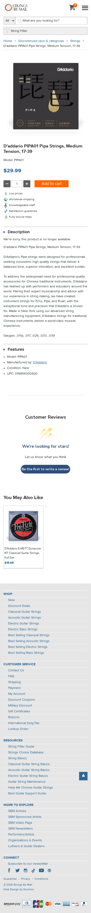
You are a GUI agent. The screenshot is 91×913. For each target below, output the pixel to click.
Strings (75, 41)
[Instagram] (25, 871)
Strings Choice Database (26, 752)
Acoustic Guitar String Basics (29, 770)
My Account (16, 693)
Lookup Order (18, 729)
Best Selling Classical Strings (28, 635)
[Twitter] (17, 871)
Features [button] (16, 349)
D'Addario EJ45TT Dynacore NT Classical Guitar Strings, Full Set (22, 553)
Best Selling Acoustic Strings (28, 641)
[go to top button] (83, 776)
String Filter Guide (21, 746)
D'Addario (40, 362)
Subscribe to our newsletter (28, 863)
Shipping (14, 682)
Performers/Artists (21, 834)
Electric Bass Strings (23, 629)
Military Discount (20, 705)
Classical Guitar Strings (24, 611)
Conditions (41, 879)
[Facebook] (9, 871)
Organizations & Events (25, 840)
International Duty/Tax (23, 723)
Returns (14, 717)
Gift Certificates (19, 711)
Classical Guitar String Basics (29, 764)
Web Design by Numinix (19, 889)
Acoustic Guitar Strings (24, 617)
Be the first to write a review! (45, 469)
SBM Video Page (20, 822)
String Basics (17, 758)
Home (8, 41)
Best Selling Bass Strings (26, 652)
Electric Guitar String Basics (28, 776)
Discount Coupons (21, 699)
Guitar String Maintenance (27, 781)
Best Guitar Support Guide (27, 793)
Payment (14, 688)
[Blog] (49, 871)
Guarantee (10, 879)
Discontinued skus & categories (41, 41)
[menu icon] (85, 8)
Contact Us (16, 670)
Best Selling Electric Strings (28, 647)
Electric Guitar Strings (23, 623)
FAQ (11, 676)
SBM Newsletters (20, 828)
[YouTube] (41, 871)
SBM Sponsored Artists (25, 817)
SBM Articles (17, 811)
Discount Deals (19, 606)
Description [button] (19, 232)
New (11, 600)
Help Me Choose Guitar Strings (30, 787)
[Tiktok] (33, 871)
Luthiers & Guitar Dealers (26, 846)
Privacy (25, 879)
